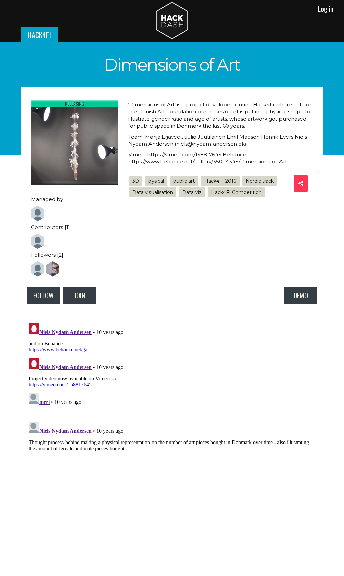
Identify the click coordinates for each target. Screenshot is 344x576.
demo (301, 295)
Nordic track (260, 181)
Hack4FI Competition (236, 192)
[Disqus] (172, 404)
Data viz (192, 192)
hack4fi (39, 34)
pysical (156, 181)
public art (184, 181)
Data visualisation (152, 192)
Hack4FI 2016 (220, 181)
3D (135, 181)
